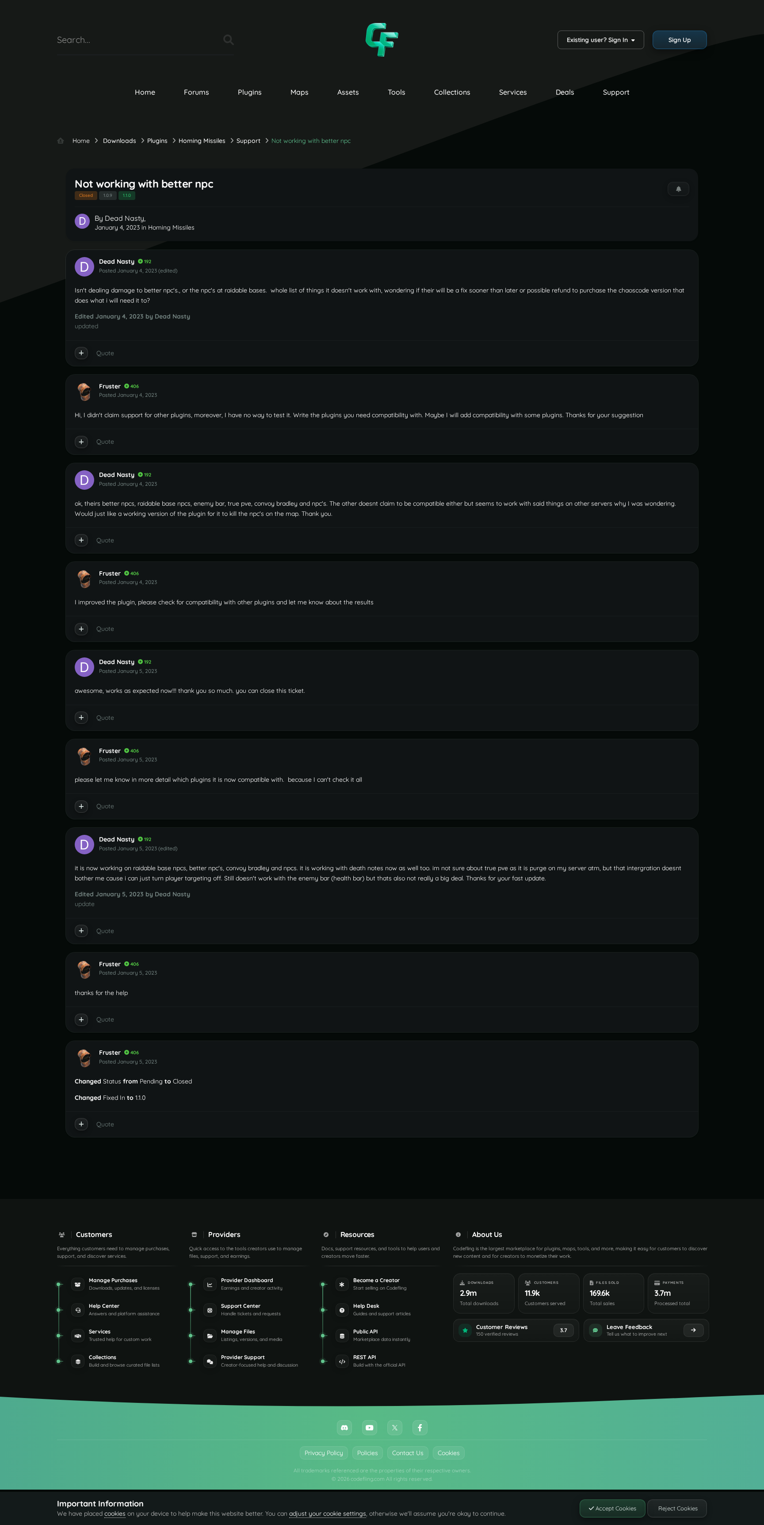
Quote (105, 353)
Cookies (449, 1453)
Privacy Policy (324, 1453)
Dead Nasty (124, 218)
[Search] (228, 39)
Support (616, 92)
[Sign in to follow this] (678, 189)
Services (513, 92)
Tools (396, 92)
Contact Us (408, 1453)
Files (205, 39)
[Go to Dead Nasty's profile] (82, 221)
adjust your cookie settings (327, 1513)
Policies (367, 1453)
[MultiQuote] (81, 353)
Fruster (110, 386)
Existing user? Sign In (599, 40)
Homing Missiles (171, 227)
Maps (299, 92)
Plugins (250, 92)
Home (145, 92)
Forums (196, 92)
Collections (452, 92)
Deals (565, 92)
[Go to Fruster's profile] (84, 391)
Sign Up (679, 40)
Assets (348, 92)
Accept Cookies (615, 1508)
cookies (115, 1513)
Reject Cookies (677, 1508)
